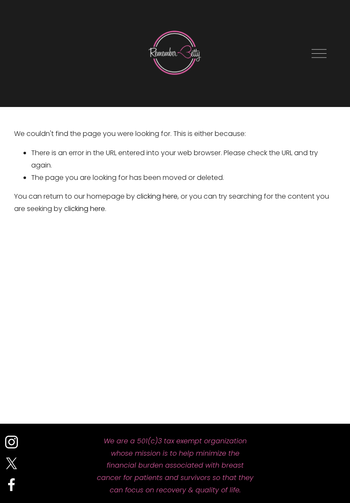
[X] (11, 463)
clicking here (157, 196)
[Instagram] (11, 442)
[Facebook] (11, 484)
